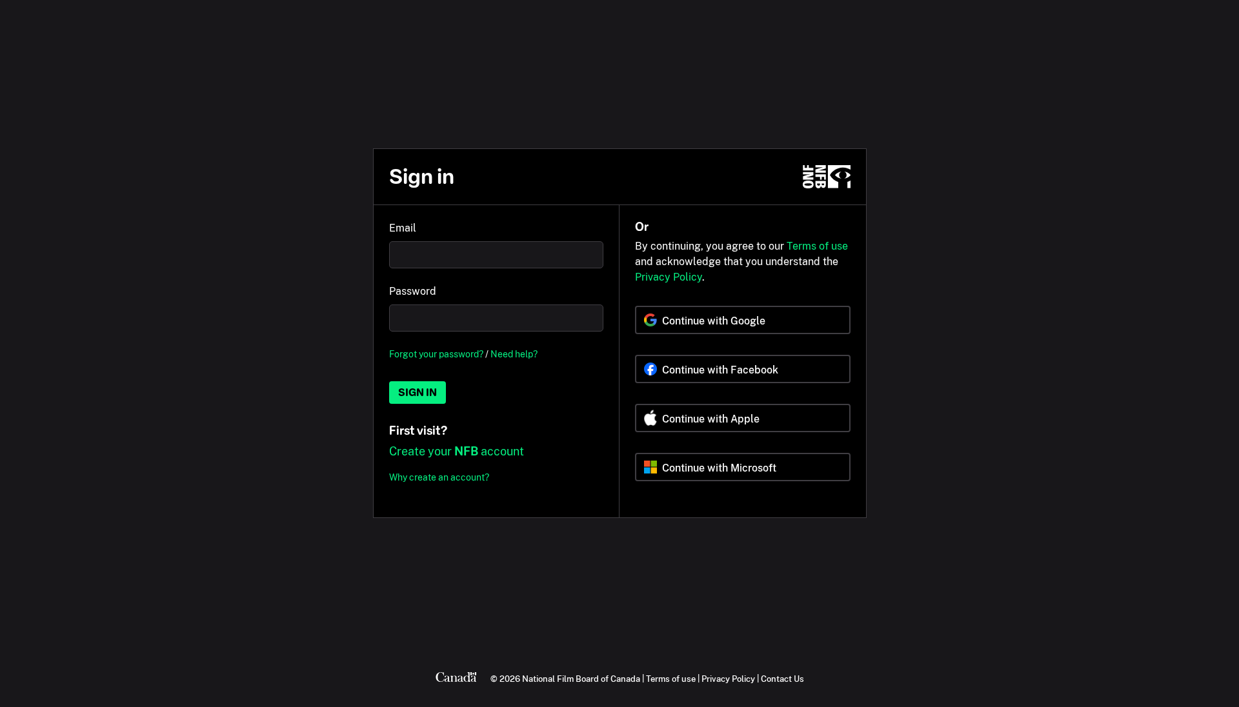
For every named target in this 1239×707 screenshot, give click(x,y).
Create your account (456, 451)
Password (412, 291)
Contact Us (782, 678)
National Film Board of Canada (581, 678)
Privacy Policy (668, 277)
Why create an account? (439, 477)
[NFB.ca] (827, 176)
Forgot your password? (436, 353)
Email (402, 228)
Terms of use (817, 246)
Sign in (417, 392)
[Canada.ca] (456, 678)
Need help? (514, 353)
